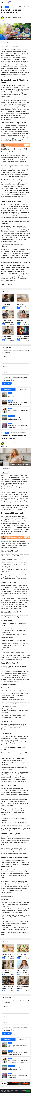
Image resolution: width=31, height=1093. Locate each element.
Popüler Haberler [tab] (8, 389)
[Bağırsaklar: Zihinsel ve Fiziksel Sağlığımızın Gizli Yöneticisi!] (23, 333)
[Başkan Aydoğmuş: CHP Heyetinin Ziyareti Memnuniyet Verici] (15, 402)
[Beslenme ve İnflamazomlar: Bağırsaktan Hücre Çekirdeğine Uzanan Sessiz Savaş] (23, 317)
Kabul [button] (28, 1091)
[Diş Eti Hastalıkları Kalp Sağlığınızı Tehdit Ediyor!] (15, 425)
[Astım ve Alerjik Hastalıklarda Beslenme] (8, 301)
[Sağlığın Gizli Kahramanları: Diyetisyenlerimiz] (8, 967)
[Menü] (2, 2)
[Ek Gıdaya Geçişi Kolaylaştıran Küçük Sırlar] (8, 951)
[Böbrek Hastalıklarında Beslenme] (23, 983)
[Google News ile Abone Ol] (6, 42)
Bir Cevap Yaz (7, 347)
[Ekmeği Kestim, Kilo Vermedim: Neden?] (8, 333)
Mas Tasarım (8, 17)
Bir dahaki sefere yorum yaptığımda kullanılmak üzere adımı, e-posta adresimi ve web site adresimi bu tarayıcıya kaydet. (16, 379)
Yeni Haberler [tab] (22, 389)
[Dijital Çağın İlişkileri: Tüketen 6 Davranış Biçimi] (23, 967)
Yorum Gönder (6, 383)
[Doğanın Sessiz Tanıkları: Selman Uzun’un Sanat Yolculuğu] (15, 418)
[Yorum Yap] (2, 46)
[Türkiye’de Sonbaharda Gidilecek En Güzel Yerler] (15, 395)
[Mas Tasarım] (10, 2)
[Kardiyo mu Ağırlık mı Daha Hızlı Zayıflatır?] (8, 983)
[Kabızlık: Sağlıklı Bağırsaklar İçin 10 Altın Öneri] (8, 317)
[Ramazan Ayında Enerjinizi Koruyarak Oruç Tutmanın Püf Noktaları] (15, 410)
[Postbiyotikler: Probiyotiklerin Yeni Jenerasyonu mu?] (23, 301)
